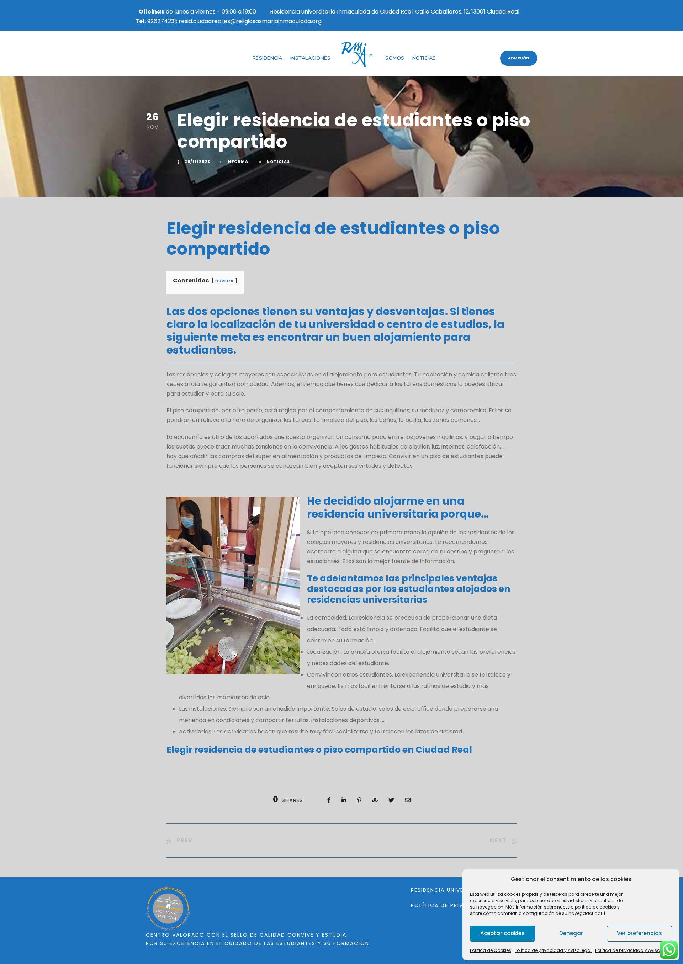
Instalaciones (310, 58)
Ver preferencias (639, 933)
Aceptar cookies (502, 933)
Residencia (267, 58)
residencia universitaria (373, 513)
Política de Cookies (490, 950)
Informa (237, 161)
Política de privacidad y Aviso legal (553, 950)
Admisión (518, 58)
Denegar (571, 933)
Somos (394, 58)
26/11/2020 (198, 161)
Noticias (424, 58)
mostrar (224, 281)
